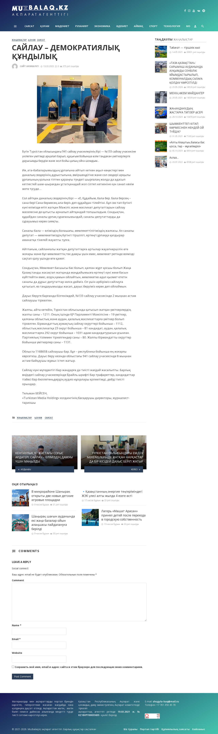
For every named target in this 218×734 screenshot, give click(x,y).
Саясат (29, 26)
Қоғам (44, 26)
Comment (18, 580)
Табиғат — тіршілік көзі (184, 47)
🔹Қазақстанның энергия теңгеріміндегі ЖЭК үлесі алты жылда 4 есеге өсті (112, 493)
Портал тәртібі (149, 729)
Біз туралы (130, 729)
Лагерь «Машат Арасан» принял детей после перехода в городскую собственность (123, 515)
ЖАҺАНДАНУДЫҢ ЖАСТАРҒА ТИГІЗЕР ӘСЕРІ (186, 110)
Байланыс (198, 729)
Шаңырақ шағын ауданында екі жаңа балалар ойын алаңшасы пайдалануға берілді (53, 522)
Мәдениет (62, 26)
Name (16, 625)
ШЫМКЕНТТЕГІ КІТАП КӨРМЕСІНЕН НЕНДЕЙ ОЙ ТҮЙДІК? (186, 127)
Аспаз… (174, 157)
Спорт (153, 26)
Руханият (81, 26)
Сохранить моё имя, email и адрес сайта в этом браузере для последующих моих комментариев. (79, 667)
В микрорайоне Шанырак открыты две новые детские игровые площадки (52, 495)
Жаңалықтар (19, 40)
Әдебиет (122, 26)
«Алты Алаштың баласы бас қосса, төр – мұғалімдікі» (187, 144)
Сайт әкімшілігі (29, 66)
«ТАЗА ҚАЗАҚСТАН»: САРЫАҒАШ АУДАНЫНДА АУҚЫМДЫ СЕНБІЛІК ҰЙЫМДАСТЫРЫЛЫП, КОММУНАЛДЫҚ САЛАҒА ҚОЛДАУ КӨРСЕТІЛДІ (186, 72)
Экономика (102, 26)
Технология (172, 26)
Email (16, 639)
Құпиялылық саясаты (175, 729)
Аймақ (138, 26)
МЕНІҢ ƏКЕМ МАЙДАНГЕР (186, 93)
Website (17, 652)
